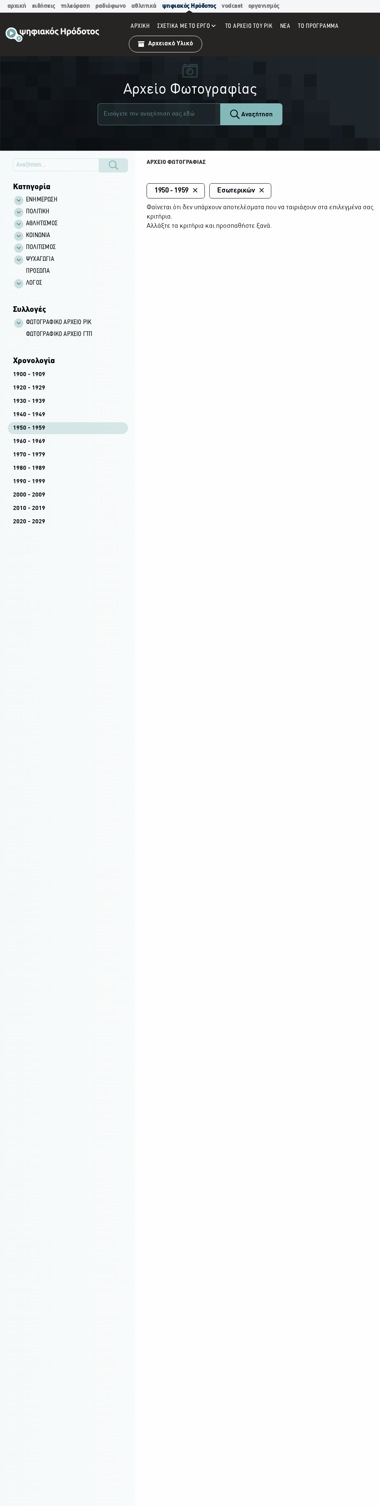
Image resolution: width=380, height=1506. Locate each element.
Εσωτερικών (236, 190)
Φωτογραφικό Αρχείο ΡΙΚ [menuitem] (58, 322)
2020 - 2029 (29, 521)
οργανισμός (263, 6)
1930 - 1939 (29, 401)
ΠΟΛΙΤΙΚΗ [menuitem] (38, 212)
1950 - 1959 (29, 428)
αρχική (16, 6)
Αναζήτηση (256, 114)
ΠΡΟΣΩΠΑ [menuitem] (38, 271)
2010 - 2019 (29, 508)
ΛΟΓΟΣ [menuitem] (34, 283)
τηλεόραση (75, 6)
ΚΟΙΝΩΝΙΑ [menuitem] (38, 235)
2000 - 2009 (29, 495)
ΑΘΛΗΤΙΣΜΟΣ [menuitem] (42, 223)
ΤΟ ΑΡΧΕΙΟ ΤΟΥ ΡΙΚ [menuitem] (249, 26)
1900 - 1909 (29, 374)
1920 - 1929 (29, 388)
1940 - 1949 (29, 414)
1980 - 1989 (29, 468)
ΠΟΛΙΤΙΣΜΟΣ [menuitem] (41, 247)
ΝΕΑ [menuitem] (285, 26)
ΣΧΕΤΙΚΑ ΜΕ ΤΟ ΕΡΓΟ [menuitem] (183, 26)
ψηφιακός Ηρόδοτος (189, 6)
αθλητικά (144, 6)
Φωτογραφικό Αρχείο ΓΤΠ (59, 334)
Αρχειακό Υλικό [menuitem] (170, 43)
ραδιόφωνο (110, 6)
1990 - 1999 (29, 481)
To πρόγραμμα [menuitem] (318, 26)
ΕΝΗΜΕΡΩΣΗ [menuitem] (42, 200)
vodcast (232, 6)
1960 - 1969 (29, 441)
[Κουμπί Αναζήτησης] (113, 165)
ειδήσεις (43, 6)
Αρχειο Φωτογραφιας (176, 162)
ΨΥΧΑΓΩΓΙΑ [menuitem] (40, 259)
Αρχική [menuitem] (140, 26)
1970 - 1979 (29, 455)
